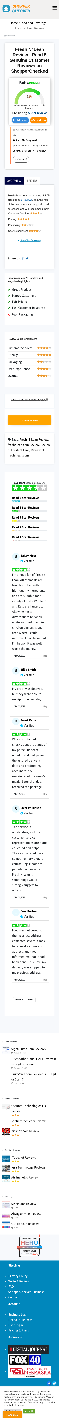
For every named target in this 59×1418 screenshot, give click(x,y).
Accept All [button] (29, 1411)
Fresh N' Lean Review (33, 439)
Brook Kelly (28, 720)
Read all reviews (20, 120)
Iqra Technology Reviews (28, 1167)
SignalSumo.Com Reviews (28, 1049)
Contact (13, 1297)
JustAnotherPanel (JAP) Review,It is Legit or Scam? (33, 1061)
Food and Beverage (34, 23)
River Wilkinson (30, 808)
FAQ (11, 1286)
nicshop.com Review (25, 1131)
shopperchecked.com (29, 1247)
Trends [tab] (32, 180)
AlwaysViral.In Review (26, 1213)
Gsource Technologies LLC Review (29, 1108)
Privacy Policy (18, 1276)
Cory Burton (28, 911)
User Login (15, 1325)
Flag (45, 656)
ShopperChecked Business (26, 1292)
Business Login (18, 1314)
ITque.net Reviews (23, 1157)
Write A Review (31, 420)
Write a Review (39, 120)
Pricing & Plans (18, 1330)
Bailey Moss (28, 555)
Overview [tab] (14, 180)
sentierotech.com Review (28, 1121)
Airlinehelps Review (25, 1177)
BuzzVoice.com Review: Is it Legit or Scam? (33, 1076)
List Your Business (20, 1320)
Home (14, 23)
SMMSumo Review (23, 1204)
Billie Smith (28, 669)
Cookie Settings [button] (12, 1411)
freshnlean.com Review (23, 445)
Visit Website (20, 159)
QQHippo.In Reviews (25, 1223)
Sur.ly (35, 1253)
